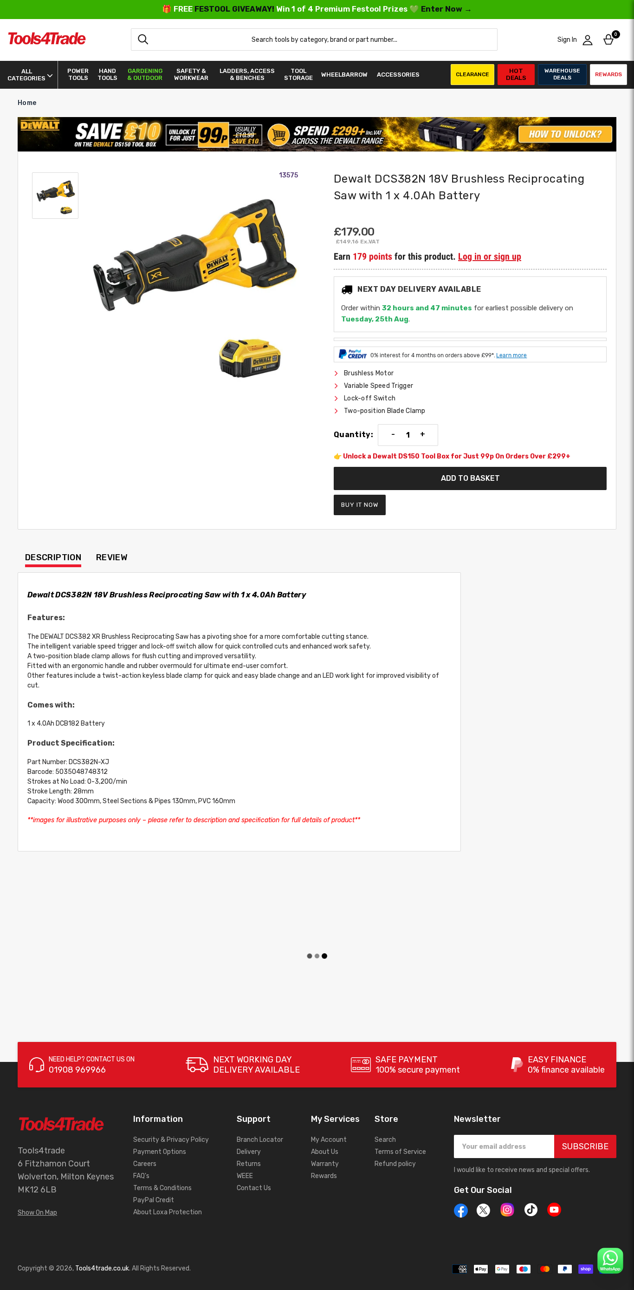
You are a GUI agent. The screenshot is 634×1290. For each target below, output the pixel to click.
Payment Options (159, 1152)
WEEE (245, 1176)
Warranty (325, 1164)
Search (385, 1140)
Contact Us (254, 1188)
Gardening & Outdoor (144, 74)
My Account (329, 1140)
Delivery (249, 1152)
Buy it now (359, 504)
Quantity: (353, 435)
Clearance (472, 74)
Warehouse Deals (562, 74)
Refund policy (395, 1164)
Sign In (567, 40)
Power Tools (78, 74)
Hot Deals (516, 74)
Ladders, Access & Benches (247, 74)
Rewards (608, 74)
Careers (144, 1164)
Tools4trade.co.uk (102, 1268)
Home (27, 103)
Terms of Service (400, 1152)
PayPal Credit (153, 1200)
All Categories (26, 75)
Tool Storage (298, 74)
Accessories (398, 74)
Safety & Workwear (191, 74)
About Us (324, 1152)
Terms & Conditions (162, 1188)
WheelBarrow (344, 74)
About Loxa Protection (167, 1212)
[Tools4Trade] (47, 39)
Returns (249, 1164)
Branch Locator (260, 1140)
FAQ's (141, 1176)
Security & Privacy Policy (171, 1140)
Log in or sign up (489, 256)
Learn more (511, 355)
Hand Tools (107, 74)
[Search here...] (143, 39)
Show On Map (37, 1213)
